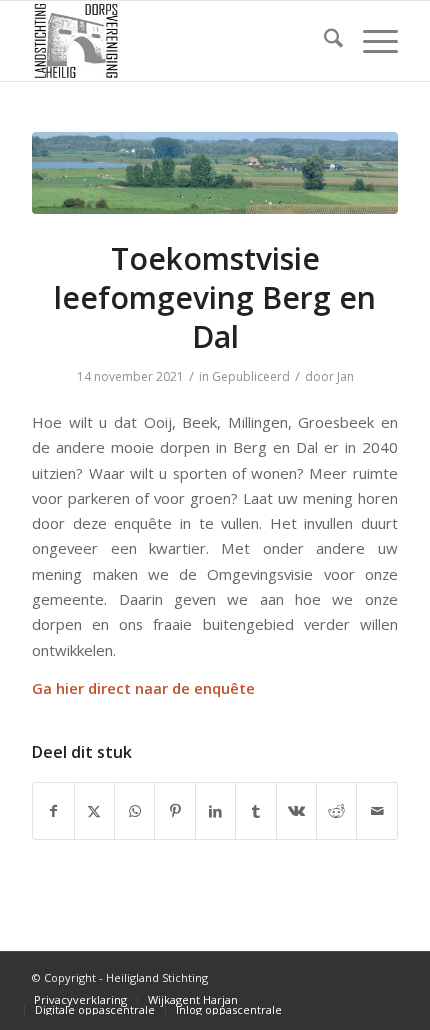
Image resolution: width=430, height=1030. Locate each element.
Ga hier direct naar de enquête (143, 688)
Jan (345, 376)
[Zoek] (323, 41)
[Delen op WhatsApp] (134, 811)
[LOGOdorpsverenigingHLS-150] (178, 41)
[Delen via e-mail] (377, 811)
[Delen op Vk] (296, 811)
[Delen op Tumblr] (255, 811)
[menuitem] (323, 41)
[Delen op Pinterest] (174, 811)
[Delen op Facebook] (53, 811)
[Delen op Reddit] (336, 811)
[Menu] (370, 41)
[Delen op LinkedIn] (215, 811)
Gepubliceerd (251, 376)
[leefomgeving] (215, 173)
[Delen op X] (94, 811)
